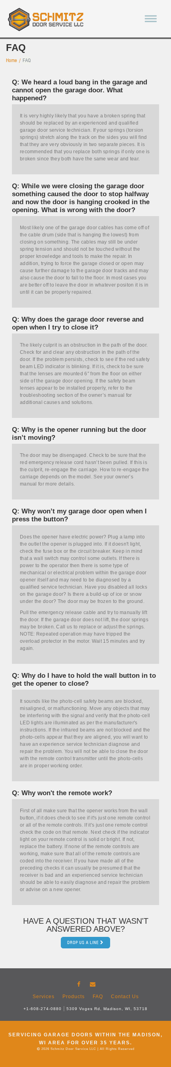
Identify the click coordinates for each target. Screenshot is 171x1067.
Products (73, 996)
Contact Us (125, 996)
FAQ (98, 996)
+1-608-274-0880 (42, 1009)
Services (43, 996)
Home (11, 60)
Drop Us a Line (83, 942)
